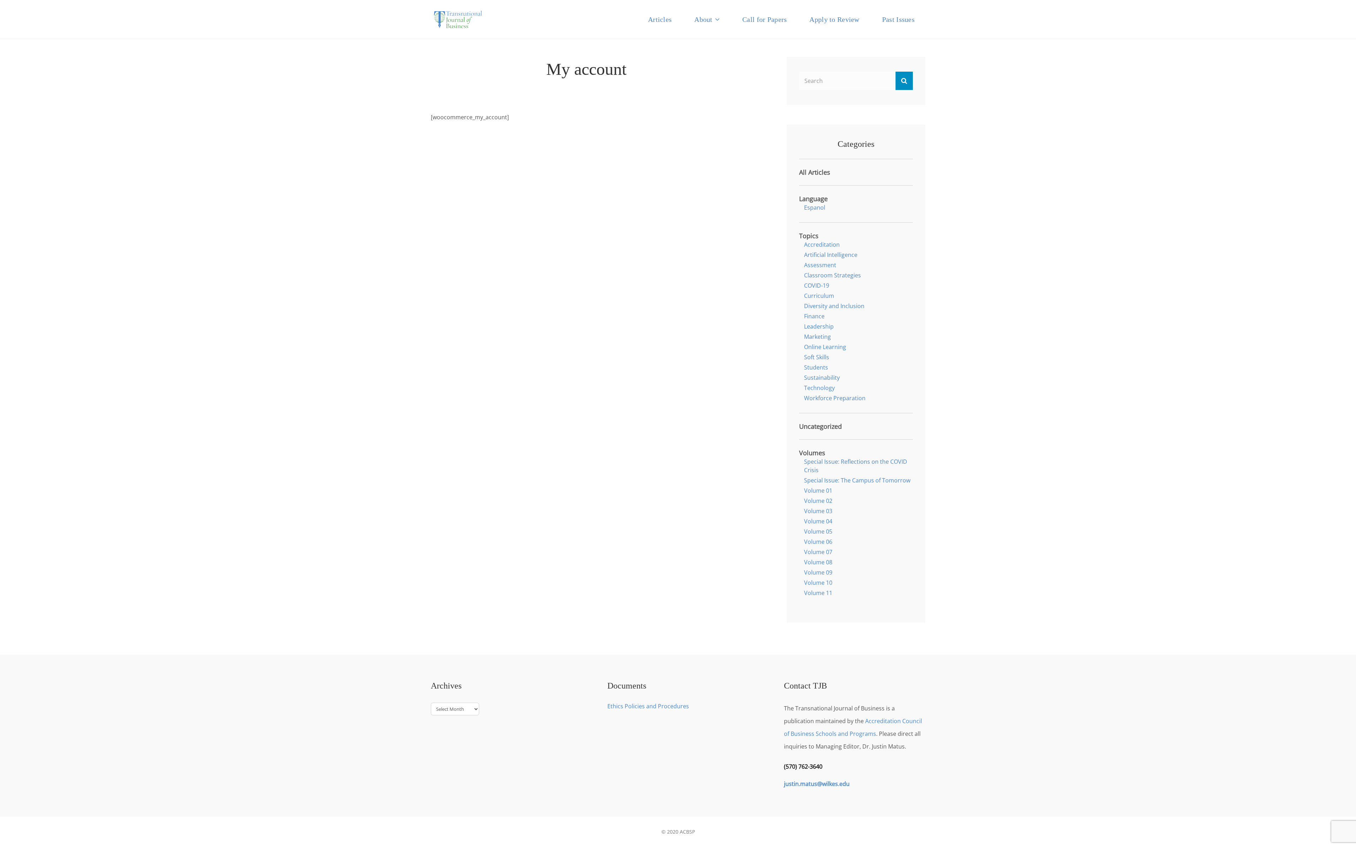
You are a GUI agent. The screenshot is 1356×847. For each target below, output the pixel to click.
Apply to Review (834, 19)
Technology (819, 388)
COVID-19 (816, 285)
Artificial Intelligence (830, 255)
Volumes (812, 453)
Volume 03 (818, 511)
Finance (814, 316)
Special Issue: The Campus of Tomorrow (857, 480)
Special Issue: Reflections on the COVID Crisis (855, 466)
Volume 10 (818, 583)
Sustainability (822, 378)
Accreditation (822, 244)
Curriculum (819, 296)
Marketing (817, 337)
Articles (660, 19)
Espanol (814, 207)
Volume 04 (818, 521)
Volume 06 (818, 542)
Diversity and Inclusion (834, 306)
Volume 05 (818, 531)
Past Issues (898, 19)
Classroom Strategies (832, 275)
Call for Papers (764, 19)
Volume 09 (818, 572)
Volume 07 (818, 552)
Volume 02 (818, 501)
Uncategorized (820, 426)
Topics (809, 236)
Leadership (819, 326)
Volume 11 (818, 593)
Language (813, 198)
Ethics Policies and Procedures (648, 706)
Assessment (820, 265)
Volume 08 (818, 562)
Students (816, 367)
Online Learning (825, 347)
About (703, 19)
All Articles (814, 172)
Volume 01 (818, 490)
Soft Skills (816, 357)
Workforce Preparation (835, 398)
